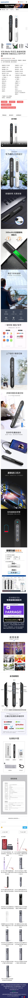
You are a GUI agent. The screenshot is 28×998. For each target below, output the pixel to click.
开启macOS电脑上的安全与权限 (8, 107)
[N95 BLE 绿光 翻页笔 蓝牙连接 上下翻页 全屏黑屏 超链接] (7, 954)
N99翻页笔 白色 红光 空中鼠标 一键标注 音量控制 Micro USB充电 (7, 925)
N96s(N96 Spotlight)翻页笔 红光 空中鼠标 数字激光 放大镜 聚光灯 (7, 944)
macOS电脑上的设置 (6, 104)
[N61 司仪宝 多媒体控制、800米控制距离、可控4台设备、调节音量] (7, 844)
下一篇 (23, 832)
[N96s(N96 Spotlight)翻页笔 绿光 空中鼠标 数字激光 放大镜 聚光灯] (20, 935)
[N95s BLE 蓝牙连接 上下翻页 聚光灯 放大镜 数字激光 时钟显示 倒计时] (20, 863)
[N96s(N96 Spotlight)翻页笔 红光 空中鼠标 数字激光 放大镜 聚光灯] (7, 935)
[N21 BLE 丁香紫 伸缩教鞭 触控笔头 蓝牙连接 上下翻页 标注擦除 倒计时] (7, 863)
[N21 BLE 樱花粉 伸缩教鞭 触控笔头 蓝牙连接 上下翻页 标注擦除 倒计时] (20, 844)
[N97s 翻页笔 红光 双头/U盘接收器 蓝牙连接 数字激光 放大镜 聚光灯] (20, 916)
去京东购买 (12, 101)
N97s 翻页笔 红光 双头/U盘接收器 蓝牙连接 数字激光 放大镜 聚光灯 (20, 925)
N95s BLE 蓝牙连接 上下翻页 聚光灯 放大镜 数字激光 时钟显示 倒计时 (20, 872)
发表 (25, 827)
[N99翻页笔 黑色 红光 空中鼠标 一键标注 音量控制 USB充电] (20, 899)
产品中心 (12, 9)
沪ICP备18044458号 (14, 992)
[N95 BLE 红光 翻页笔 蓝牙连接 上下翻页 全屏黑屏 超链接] (20, 954)
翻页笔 (17, 9)
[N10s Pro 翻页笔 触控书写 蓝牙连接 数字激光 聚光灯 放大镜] (20, 882)
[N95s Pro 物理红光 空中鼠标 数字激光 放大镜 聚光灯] (7, 971)
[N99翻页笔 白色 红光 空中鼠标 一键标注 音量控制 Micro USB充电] (7, 916)
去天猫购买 (4, 101)
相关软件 (11, 115)
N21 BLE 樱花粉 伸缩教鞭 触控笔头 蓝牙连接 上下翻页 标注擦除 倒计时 (20, 853)
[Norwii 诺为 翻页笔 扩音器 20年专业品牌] (5, 2)
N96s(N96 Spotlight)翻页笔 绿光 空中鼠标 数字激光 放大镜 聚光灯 (20, 944)
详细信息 (4, 115)
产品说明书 (20, 101)
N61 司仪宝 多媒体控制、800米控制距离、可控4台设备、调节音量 (7, 853)
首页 (7, 9)
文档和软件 (18, 115)
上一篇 (5, 832)
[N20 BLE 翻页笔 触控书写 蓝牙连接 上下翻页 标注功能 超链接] (7, 882)
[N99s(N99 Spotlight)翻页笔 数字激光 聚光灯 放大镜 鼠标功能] (7, 899)
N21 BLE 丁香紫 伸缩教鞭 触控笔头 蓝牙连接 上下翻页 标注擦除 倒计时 (7, 872)
